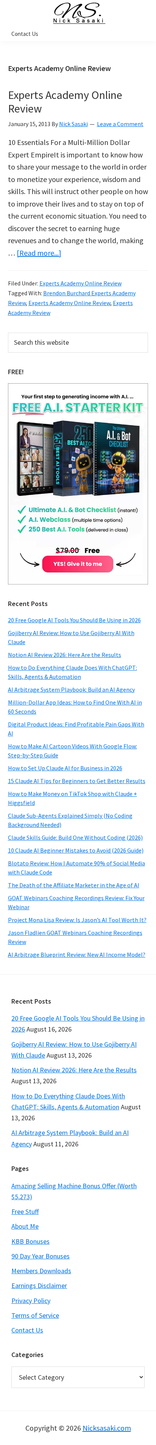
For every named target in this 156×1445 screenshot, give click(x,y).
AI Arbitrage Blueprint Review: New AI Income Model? (76, 954)
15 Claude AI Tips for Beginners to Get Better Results (76, 781)
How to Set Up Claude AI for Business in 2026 (65, 768)
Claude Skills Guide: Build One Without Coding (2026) (75, 837)
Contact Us (27, 1330)
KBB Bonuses (30, 1241)
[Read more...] (39, 253)
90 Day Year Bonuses (40, 1256)
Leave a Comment (120, 124)
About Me (25, 1226)
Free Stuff (25, 1211)
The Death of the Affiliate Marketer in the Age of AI (73, 885)
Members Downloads (41, 1270)
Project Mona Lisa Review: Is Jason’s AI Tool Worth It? (77, 920)
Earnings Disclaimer (39, 1285)
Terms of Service (35, 1315)
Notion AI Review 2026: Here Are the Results (64, 655)
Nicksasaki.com (107, 1428)
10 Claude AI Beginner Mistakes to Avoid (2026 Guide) (76, 850)
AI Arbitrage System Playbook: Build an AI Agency (71, 689)
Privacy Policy (30, 1300)
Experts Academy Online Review (65, 102)
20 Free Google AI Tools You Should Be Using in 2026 (74, 620)
